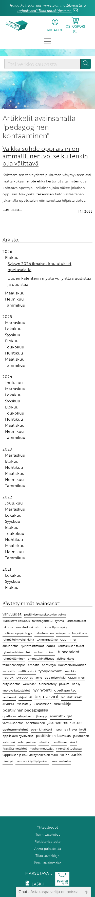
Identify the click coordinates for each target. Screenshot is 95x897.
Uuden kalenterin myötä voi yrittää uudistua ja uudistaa (49, 281)
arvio (38, 677)
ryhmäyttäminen (14, 658)
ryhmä (59, 620)
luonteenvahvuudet (72, 664)
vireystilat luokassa (69, 748)
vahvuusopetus (13, 723)
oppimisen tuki (55, 677)
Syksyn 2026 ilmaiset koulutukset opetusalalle (39, 266)
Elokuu (11, 257)
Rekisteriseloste (47, 841)
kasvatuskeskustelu (28, 627)
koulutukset (71, 697)
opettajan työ (65, 690)
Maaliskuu (15, 293)
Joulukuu (14, 383)
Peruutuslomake (47, 862)
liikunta (8, 627)
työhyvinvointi (51, 671)
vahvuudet (12, 614)
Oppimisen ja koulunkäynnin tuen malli (30, 755)
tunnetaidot (69, 652)
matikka (70, 671)
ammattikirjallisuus (41, 658)
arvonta (8, 703)
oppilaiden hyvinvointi (18, 736)
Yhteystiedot (47, 827)
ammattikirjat (61, 716)
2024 (7, 376)
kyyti (82, 729)
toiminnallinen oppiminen (56, 639)
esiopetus (63, 633)
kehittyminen (26, 742)
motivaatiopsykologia (17, 633)
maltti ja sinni (27, 671)
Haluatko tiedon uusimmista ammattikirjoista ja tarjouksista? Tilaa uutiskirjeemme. (48, 8)
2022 (7, 497)
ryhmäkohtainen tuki (17, 652)
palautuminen (44, 633)
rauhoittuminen (44, 652)
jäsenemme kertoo (64, 722)
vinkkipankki (71, 754)
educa (50, 646)
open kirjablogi (41, 729)
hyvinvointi (42, 690)
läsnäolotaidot (76, 621)
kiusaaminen (42, 703)
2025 (7, 316)
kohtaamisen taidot (71, 645)
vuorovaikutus (61, 761)
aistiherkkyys (65, 658)
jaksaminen (81, 735)
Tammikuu (15, 305)
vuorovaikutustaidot (16, 690)
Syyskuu (12, 335)
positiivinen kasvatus (53, 735)
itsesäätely (24, 703)
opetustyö (49, 665)
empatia (33, 665)
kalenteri (9, 742)
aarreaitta (9, 671)
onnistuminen (35, 723)
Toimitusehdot (47, 834)
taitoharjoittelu (42, 621)
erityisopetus (11, 683)
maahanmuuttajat (41, 748)
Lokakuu (13, 329)
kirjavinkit (25, 697)
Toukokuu (14, 347)
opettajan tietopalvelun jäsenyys (25, 716)
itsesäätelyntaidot (15, 748)
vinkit (73, 742)
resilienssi (9, 697)
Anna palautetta (47, 848)
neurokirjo (62, 703)
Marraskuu (15, 323)
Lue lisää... (12, 209)
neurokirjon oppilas (18, 677)
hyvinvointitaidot (32, 646)
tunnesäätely (47, 684)
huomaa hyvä (65, 729)
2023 (7, 449)
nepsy (76, 683)
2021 (7, 569)
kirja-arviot (46, 697)
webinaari (29, 683)
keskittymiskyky (56, 627)
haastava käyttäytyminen (32, 761)
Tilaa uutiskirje (47, 855)
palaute (64, 684)
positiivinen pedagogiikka (25, 710)
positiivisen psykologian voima (45, 614)
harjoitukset (80, 633)
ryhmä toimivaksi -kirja (18, 639)
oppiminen (76, 677)
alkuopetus (10, 646)
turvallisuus (59, 742)
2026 (7, 251)
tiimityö (8, 761)
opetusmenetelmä (15, 729)
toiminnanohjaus (14, 665)
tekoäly (44, 742)
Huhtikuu (14, 353)
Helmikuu (14, 299)
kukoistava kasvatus (16, 621)
